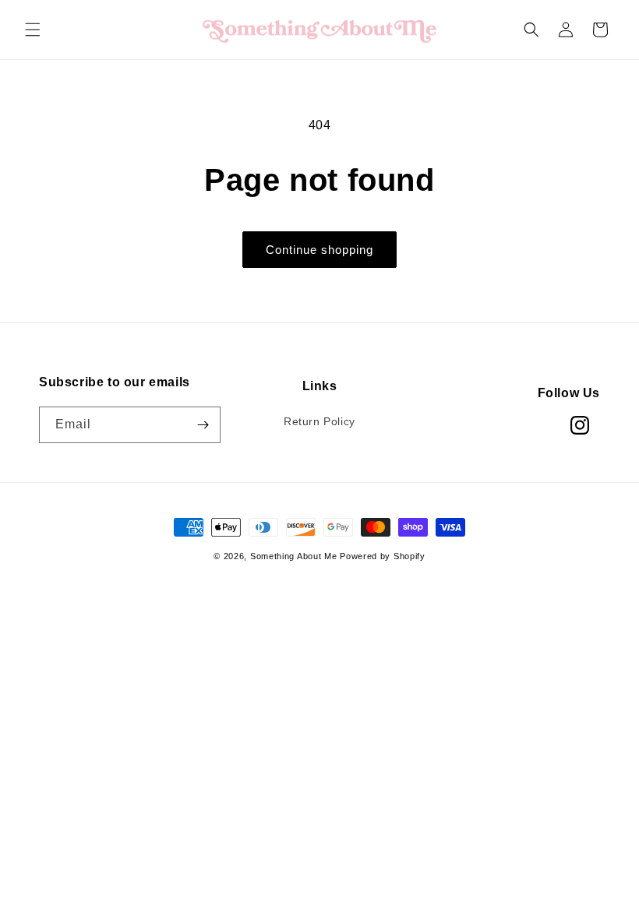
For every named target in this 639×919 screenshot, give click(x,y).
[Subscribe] (202, 425)
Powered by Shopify (382, 556)
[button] (33, 29)
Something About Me (293, 556)
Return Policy (319, 421)
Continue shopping (319, 249)
